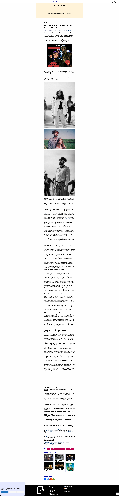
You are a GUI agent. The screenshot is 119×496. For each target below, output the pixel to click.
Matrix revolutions (68, 431)
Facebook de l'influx (68, 486)
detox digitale (52, 399)
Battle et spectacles (48, 444)
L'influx (45, 20)
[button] (23, 483)
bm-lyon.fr (67, 15)
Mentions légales (67, 491)
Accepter (4, 492)
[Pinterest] (50, 479)
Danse (49, 448)
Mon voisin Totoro (67, 427)
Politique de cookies (12, 494)
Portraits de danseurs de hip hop (51, 443)
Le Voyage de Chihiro (59, 429)
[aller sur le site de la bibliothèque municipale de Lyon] (40, 489)
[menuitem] (46, 20)
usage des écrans (59, 399)
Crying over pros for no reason (50, 436)
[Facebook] (45, 479)
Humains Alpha (54, 75)
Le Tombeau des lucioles (49, 430)
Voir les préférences (20, 492)
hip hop (63, 448)
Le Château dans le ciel (57, 427)
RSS (66, 488)
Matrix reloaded (60, 431)
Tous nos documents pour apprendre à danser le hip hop (55, 445)
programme (48, 69)
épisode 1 (51, 431)
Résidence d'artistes (70, 448)
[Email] (54, 479)
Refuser (12, 492)
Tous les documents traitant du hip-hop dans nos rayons (55, 442)
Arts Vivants (54, 448)
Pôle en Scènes (47, 213)
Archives (65, 490)
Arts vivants (50, 20)
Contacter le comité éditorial (53, 494)
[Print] (52, 479)
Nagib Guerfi (68, 218)
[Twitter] (48, 479)
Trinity (46, 433)
